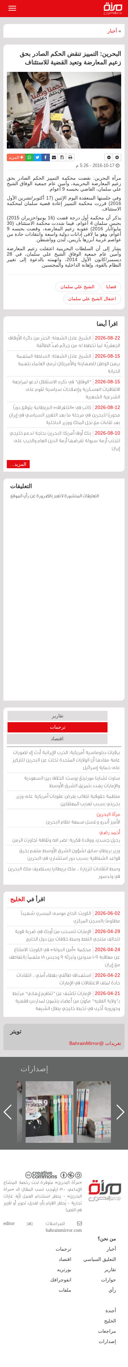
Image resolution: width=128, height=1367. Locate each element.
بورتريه (64, 1269)
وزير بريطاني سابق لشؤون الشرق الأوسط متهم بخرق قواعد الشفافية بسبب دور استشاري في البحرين (69, 854)
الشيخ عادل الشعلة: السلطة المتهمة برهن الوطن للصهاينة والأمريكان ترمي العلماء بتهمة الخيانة (68, 363)
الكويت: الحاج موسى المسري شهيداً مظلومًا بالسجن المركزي (70, 916)
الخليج (17, 899)
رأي (112, 1290)
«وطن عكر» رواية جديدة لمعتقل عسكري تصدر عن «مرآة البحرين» (36, 1101)
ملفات (65, 1290)
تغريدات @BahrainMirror (95, 1043)
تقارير (57, 715)
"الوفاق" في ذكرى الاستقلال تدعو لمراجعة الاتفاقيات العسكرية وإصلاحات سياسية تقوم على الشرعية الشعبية (66, 389)
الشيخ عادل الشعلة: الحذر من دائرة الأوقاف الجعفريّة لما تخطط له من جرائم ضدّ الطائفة (64, 341)
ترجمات (58, 727)
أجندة (110, 1310)
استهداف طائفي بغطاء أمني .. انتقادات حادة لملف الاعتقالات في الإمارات (68, 978)
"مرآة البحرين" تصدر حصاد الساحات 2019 (88, 1097)
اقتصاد (57, 738)
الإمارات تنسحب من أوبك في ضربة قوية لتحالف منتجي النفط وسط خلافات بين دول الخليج (67, 935)
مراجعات (107, 1331)
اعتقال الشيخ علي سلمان (92, 298)
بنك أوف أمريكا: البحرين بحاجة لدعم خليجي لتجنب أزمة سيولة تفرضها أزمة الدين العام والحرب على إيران (65, 440)
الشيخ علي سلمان (77, 286)
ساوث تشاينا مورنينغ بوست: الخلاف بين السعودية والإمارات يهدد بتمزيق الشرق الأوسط (72, 781)
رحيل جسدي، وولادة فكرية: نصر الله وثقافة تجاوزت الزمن (66, 836)
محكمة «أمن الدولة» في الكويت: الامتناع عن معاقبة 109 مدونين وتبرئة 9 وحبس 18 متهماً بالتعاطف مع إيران (64, 957)
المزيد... (18, 464)
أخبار (112, 31)
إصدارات (34, 1068)
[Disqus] (64, 603)
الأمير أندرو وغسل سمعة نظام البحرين (83, 817)
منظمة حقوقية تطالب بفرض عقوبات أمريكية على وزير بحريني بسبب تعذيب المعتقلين (68, 799)
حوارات (108, 1279)
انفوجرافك (60, 1279)
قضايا (111, 286)
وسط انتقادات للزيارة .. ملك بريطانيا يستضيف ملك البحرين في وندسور (64, 872)
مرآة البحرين (114, 8)
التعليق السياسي (99, 1259)
